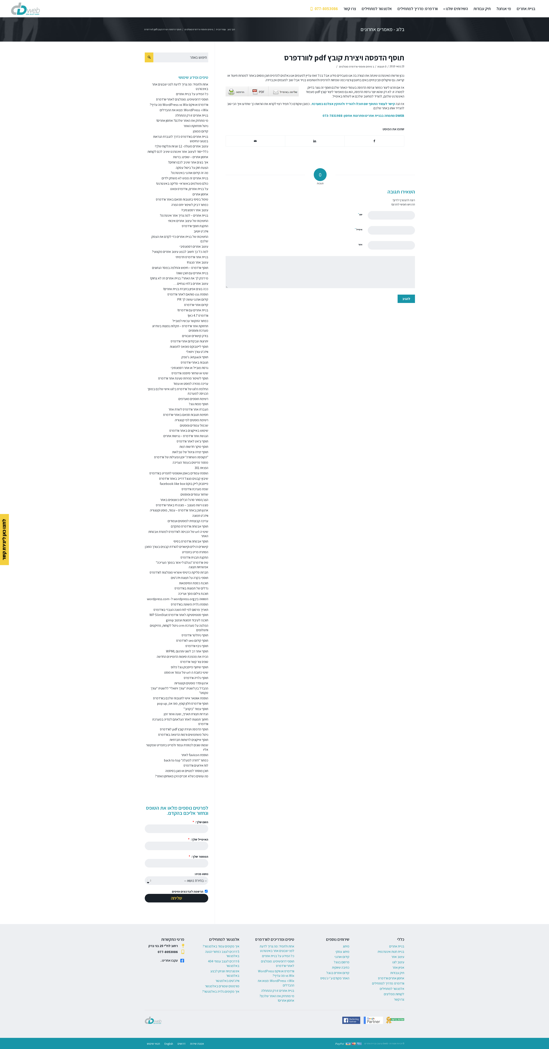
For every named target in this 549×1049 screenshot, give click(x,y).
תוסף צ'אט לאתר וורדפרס (192, 441)
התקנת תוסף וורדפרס (195, 226)
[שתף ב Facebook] (374, 141)
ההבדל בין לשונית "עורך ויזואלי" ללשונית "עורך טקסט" (179, 690)
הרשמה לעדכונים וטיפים (187, 891)
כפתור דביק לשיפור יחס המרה (189, 204)
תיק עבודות (397, 973)
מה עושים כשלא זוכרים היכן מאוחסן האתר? (181, 776)
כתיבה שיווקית (340, 967)
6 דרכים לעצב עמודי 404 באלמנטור (223, 963)
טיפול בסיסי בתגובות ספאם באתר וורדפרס (182, 199)
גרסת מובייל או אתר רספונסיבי (189, 368)
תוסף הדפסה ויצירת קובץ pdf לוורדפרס (344, 57)
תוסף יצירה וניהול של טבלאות (190, 452)
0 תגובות (381, 66)
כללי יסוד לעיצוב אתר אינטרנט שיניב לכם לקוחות (178, 151)
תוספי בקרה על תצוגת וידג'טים (189, 577)
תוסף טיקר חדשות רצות (193, 446)
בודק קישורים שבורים (195, 336)
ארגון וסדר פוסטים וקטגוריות (191, 683)
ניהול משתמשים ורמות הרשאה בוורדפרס (183, 734)
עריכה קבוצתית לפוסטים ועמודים (188, 521)
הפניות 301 (201, 468)
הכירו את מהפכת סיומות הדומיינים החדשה (182, 656)
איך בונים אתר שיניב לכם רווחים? (188, 162)
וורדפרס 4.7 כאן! (198, 315)
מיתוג (346, 946)
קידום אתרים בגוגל (337, 973)
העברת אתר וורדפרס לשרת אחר (188, 409)
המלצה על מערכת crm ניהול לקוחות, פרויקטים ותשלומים (179, 627)
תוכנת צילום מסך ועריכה (193, 593)
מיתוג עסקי (342, 951)
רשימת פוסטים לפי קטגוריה (191, 420)
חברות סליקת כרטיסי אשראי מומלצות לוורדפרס (179, 572)
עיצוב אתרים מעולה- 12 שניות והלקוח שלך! (181, 146)
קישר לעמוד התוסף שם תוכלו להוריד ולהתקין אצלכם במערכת (353, 104)
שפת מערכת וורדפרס (195, 489)
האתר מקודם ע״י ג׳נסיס (334, 978)
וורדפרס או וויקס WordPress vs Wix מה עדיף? (179, 104)
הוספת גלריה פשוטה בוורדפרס (189, 604)
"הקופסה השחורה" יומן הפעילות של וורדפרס (181, 457)
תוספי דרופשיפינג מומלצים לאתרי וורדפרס (182, 99)
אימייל (358, 229)
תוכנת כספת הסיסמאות (193, 583)
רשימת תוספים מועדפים (193, 399)
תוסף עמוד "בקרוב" (196, 709)
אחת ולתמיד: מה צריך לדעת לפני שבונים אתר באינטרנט (180, 86)
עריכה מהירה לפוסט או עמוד (190, 383)
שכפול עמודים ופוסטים (194, 425)
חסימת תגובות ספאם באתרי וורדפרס (185, 414)
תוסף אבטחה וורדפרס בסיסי (190, 541)
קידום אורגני (342, 957)
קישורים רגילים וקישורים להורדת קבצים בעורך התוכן (176, 546)
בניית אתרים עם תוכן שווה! (192, 273)
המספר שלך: (199, 856)
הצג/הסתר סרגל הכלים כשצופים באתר (184, 500)
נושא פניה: (201, 874)
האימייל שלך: (199, 839)
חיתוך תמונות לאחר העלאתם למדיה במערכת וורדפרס (180, 721)
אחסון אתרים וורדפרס (391, 978)
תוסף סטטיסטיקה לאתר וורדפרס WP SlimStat (178, 615)
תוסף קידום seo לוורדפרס (192, 640)
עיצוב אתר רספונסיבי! (194, 210)
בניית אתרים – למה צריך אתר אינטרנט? (184, 215)
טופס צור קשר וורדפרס (194, 661)
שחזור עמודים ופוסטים (194, 494)
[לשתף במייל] (255, 141)
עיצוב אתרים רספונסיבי (194, 246)
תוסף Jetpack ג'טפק (194, 357)
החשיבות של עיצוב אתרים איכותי (188, 221)
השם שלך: (201, 822)
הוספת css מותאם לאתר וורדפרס (187, 294)
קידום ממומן (200, 131)
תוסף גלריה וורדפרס (196, 678)
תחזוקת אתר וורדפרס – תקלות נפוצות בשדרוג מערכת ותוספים (180, 328)
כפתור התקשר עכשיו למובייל (190, 321)
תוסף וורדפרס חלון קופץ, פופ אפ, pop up (182, 703)
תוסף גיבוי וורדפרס (197, 646)
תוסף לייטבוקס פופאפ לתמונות (189, 346)
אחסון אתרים (200, 194)
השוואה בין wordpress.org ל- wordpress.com (177, 599)
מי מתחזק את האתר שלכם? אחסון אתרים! (182, 120)
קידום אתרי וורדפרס (196, 305)
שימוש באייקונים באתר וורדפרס (188, 430)
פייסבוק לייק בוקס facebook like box (184, 483)
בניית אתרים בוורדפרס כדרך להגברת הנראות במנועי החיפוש (180, 138)
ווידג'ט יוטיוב (201, 231)
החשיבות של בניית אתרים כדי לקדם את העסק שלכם (179, 238)
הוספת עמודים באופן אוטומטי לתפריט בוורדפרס (178, 473)
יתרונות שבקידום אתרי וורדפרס (189, 341)
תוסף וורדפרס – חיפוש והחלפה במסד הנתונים (180, 267)
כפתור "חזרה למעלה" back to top (186, 760)
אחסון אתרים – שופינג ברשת (190, 157)
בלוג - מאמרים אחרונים (382, 29)
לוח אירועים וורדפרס (196, 765)
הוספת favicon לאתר (194, 755)
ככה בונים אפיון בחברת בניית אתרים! (185, 289)
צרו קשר (399, 999)
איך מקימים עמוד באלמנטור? (221, 946)
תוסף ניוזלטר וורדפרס (195, 635)
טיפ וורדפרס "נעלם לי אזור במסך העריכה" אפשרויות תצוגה (182, 564)
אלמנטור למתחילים (392, 988)
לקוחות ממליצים (394, 994)
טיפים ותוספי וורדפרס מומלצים (355, 66)
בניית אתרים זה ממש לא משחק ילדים (185, 178)
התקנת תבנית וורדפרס (194, 557)
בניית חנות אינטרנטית (391, 951)
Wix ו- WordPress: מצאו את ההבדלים (184, 110)
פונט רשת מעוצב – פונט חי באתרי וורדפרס (182, 505)
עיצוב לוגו (398, 962)
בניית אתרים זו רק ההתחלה (191, 115)
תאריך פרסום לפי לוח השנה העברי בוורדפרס (181, 609)
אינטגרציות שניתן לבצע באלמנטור (224, 973)
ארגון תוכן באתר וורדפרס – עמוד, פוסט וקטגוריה (179, 510)
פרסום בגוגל (341, 962)
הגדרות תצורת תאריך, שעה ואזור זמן (186, 714)
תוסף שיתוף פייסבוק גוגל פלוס (189, 667)
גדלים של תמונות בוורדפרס (191, 588)
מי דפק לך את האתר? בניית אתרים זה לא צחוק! (179, 278)
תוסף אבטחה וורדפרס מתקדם (189, 526)
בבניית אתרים (374, 115)
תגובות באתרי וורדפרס (194, 362)
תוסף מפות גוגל (198, 404)
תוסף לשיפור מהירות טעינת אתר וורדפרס (183, 378)
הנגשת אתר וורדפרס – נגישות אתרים (185, 436)
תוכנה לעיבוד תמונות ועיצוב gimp (187, 620)
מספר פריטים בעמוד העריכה (190, 462)
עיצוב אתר (397, 957)
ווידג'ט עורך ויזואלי (197, 351)
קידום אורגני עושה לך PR (192, 299)
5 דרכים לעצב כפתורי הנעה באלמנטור (222, 953)
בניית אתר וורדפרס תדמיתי (192, 257)
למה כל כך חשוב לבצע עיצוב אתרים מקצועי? (180, 251)
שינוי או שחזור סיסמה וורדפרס (190, 373)
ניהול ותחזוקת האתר (196, 126)
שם (360, 214)
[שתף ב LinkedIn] (314, 141)
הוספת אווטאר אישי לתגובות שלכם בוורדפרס (180, 698)
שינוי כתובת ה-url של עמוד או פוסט (186, 672)
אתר (360, 244)
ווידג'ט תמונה (200, 515)
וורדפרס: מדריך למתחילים (388, 983)
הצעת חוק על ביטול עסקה (192, 167)
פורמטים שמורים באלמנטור (222, 986)
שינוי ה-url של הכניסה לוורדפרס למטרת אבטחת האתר (178, 533)
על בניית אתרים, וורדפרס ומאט (189, 189)
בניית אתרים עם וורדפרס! (192, 310)
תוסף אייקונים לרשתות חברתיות (189, 739)
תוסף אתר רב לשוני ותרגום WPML (187, 651)
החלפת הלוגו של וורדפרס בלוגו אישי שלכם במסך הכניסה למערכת (177, 391)
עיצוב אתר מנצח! (197, 262)
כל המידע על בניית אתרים (192, 94)
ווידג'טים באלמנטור (227, 981)
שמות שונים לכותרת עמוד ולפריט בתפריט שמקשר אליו (177, 747)
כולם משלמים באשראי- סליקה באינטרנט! (182, 183)
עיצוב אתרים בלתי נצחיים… (190, 283)
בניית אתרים (396, 946)
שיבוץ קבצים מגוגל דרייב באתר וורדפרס (183, 478)
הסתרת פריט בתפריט (195, 552)
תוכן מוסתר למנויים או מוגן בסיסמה (186, 771)
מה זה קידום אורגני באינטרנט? (189, 173)
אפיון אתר (398, 967)
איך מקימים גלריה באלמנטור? (220, 991)
